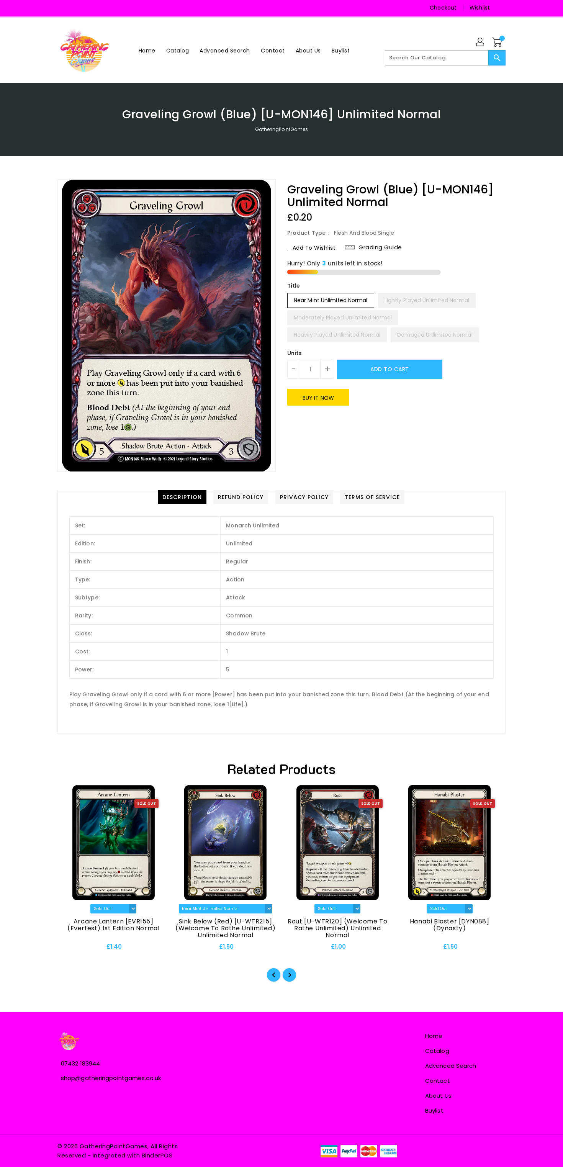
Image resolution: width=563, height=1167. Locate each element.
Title (293, 286)
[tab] (182, 497)
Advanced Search (450, 1066)
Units (294, 353)
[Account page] (480, 42)
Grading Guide (380, 247)
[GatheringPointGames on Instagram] (78, 7)
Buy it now (318, 398)
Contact (437, 1081)
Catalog (437, 1051)
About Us (438, 1096)
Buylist (434, 1110)
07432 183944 (80, 1063)
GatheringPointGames (281, 129)
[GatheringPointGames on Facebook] (64, 7)
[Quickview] (69, 949)
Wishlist (480, 7)
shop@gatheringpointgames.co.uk (111, 1078)
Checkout (443, 7)
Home (433, 1036)
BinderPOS (157, 1155)
